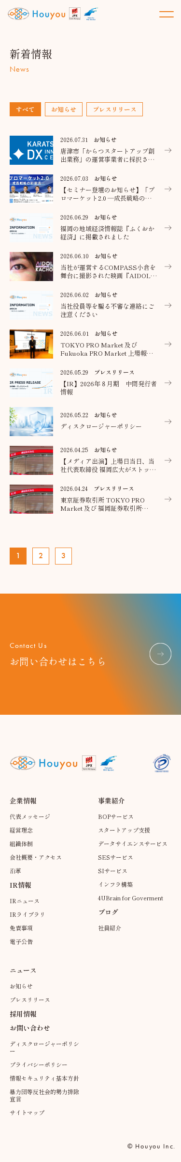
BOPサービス (116, 816)
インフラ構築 (115, 884)
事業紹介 (111, 800)
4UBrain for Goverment (130, 898)
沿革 (15, 870)
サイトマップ (27, 1112)
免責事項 (21, 928)
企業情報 (23, 800)
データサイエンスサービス (132, 843)
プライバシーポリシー (39, 1064)
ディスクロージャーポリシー (44, 1047)
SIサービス (112, 870)
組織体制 (21, 843)
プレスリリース (115, 109)
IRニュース (25, 900)
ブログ (108, 912)
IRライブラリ (27, 914)
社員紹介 (109, 928)
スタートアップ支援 (124, 830)
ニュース (23, 970)
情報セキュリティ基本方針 (44, 1078)
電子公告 (21, 941)
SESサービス (115, 857)
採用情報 (23, 1014)
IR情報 (20, 885)
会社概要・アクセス (36, 857)
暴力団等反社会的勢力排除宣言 (44, 1095)
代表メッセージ (30, 816)
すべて (25, 109)
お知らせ (63, 109)
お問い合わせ (30, 1028)
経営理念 (21, 830)
